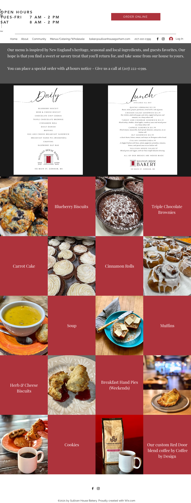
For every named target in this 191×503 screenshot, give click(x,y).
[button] (67, 39)
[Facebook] (157, 39)
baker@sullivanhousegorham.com (109, 38)
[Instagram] (163, 39)
